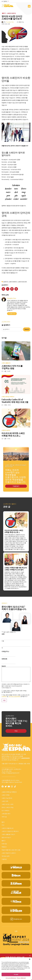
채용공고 (4, 847)
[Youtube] (9, 786)
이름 (3, 641)
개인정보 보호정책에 (14, 696)
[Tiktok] (15, 786)
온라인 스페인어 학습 (7, 807)
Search (27, 329)
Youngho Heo (10, 22)
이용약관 (4, 696)
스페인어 (5, 281)
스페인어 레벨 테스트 (7, 828)
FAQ (3, 825)
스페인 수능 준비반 (7, 798)
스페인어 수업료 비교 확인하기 (10, 831)
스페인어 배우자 (11, 13)
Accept (16, 974)
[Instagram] (12, 786)
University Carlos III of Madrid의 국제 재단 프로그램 (15, 400)
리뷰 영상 (4, 843)
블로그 (3, 840)
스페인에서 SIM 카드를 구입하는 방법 (12, 367)
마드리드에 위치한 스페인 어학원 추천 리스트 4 (13, 434)
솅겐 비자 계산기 (6, 837)
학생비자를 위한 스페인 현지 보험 (11, 850)
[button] (29, 959)
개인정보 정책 (5, 856)
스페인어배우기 (13, 281)
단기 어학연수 (5, 810)
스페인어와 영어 (22, 281)
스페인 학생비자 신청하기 (9, 853)
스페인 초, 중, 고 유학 (7, 804)
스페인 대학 (5, 801)
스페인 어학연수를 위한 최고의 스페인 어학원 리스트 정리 (16, 568)
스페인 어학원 (5, 795)
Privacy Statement (21, 978)
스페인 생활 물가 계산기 (8, 834)
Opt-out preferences (11, 978)
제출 (4, 700)
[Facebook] (3, 786)
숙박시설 (4, 816)
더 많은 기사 (11, 313)
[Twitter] (6, 786)
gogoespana (25, 758)
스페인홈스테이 (6, 813)
